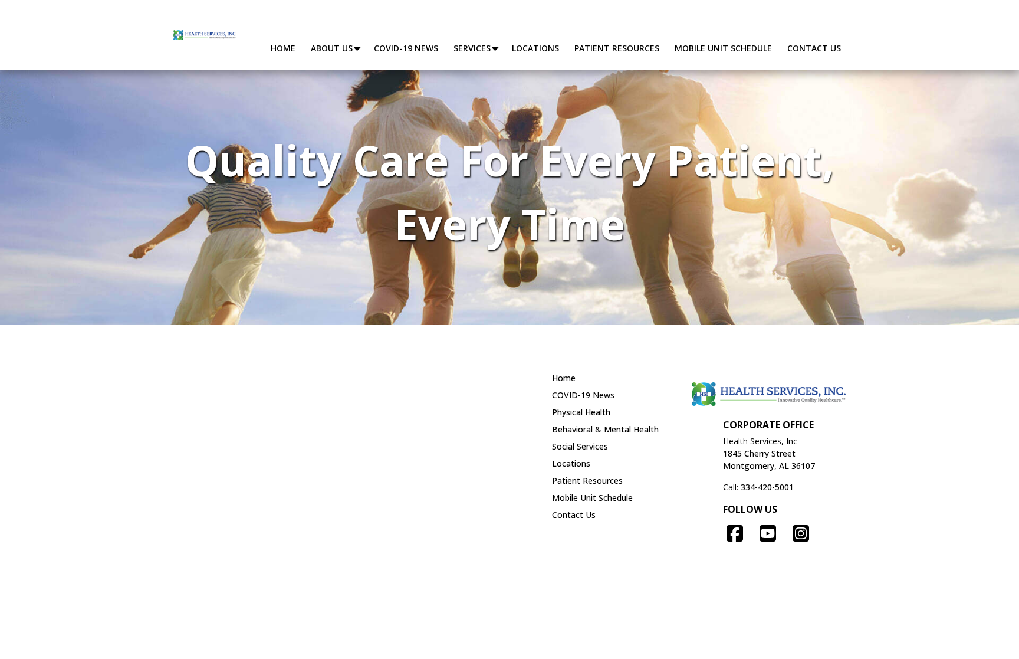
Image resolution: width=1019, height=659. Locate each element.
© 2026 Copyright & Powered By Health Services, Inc (510, 629)
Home (283, 48)
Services (472, 48)
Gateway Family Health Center (244, 418)
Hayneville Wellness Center (236, 435)
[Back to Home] (204, 35)
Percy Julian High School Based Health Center (272, 548)
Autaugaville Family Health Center (250, 386)
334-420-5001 (767, 487)
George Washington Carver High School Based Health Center (303, 532)
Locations (535, 48)
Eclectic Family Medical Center (409, 402)
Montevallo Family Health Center (414, 435)
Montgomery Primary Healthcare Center (429, 450)
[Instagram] (801, 533)
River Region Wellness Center (241, 483)
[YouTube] (768, 533)
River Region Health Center (403, 467)
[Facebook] (735, 533)
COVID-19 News (406, 48)
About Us (332, 48)
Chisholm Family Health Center (410, 386)
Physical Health (581, 412)
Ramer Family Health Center (239, 467)
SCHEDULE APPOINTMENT (747, 21)
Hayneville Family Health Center (411, 418)
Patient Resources (616, 48)
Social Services (580, 446)
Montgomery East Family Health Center (262, 450)
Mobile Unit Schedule (723, 48)
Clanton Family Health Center (241, 402)
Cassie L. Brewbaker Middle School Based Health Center (293, 564)
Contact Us (814, 48)
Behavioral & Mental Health (605, 429)
